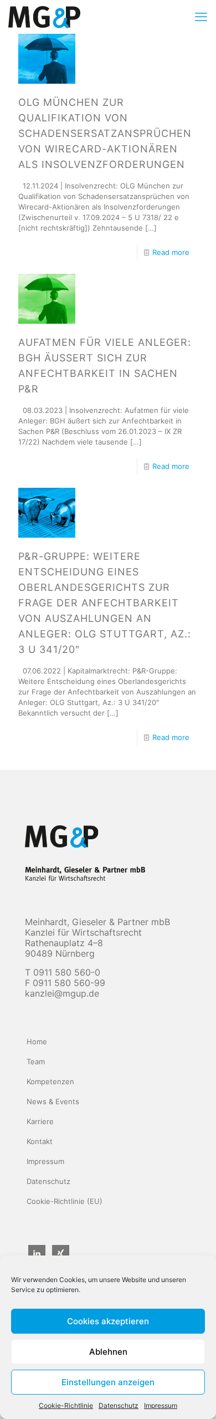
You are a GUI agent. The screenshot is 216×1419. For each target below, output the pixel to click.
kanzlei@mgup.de (62, 993)
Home (37, 1041)
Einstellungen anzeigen (108, 1382)
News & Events (53, 1101)
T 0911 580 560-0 (62, 972)
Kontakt (40, 1141)
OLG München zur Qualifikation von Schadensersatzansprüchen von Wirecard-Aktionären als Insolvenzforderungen (105, 133)
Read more (170, 252)
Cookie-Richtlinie (66, 1405)
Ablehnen (108, 1351)
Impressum (160, 1405)
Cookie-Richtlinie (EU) (64, 1201)
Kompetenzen (50, 1081)
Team (36, 1061)
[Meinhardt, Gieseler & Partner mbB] (44, 16)
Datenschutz (118, 1405)
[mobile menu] (201, 16)
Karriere (40, 1121)
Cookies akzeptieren (108, 1321)
